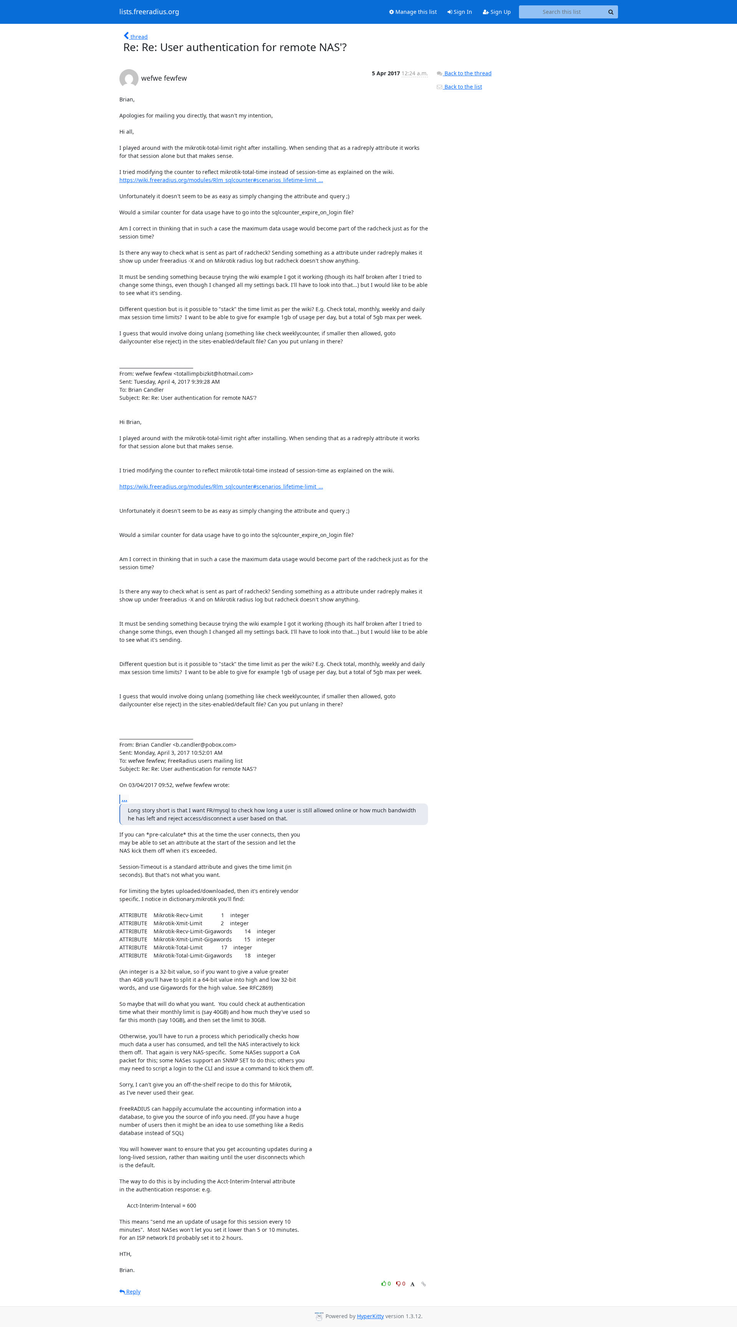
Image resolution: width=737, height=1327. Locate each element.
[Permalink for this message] (424, 1284)
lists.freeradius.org (149, 12)
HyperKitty (370, 1316)
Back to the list (462, 86)
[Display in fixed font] (412, 1284)
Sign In (462, 11)
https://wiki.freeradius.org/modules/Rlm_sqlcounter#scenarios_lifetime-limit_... (221, 180)
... (124, 799)
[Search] (611, 11)
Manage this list (415, 11)
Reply (132, 1291)
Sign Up (500, 11)
